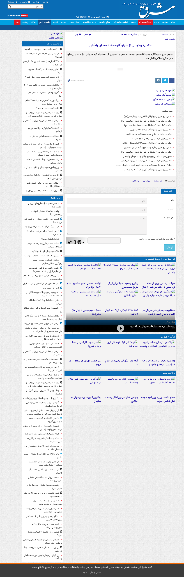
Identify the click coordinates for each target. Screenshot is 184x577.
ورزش (133, 22)
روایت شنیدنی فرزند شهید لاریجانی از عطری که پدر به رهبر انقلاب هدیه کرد (44, 114)
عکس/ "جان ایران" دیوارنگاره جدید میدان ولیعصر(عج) (148, 125)
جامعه (64, 22)
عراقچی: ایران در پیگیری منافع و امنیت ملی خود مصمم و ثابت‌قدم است (43, 329)
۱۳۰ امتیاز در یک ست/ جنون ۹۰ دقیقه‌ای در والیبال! (42, 63)
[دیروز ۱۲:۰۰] (83, 385)
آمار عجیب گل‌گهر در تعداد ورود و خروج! (84, 363)
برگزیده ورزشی (168, 336)
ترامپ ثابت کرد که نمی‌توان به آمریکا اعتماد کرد (44, 233)
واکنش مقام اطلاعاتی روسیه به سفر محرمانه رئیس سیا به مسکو (44, 153)
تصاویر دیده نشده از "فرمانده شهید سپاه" (45, 71)
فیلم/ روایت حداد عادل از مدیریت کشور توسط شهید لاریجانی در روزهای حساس (43, 412)
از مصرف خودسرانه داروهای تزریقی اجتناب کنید (45, 205)
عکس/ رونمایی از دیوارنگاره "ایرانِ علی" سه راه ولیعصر (148, 169)
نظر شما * (169, 218)
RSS (44, 2)
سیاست (165, 22)
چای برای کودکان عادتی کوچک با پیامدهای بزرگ (46, 212)
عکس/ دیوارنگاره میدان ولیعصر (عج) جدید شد (151, 138)
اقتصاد (55, 22)
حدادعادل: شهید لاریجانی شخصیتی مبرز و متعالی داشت (43, 447)
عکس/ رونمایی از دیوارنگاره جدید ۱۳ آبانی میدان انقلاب (147, 143)
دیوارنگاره (158, 181)
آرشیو (35, 2)
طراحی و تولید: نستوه (92, 572)
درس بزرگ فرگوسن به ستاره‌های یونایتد (41, 226)
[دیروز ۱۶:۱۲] (83, 271)
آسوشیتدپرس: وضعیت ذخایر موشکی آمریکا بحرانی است (44, 404)
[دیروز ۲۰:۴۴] (157, 271)
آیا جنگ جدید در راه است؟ (47, 108)
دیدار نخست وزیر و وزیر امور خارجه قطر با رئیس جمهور (158, 399)
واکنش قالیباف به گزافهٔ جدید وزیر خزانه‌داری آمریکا (45, 420)
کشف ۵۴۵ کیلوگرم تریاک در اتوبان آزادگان (45, 130)
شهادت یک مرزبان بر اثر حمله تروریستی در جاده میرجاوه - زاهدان (158, 285)
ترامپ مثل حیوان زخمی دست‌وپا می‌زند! (41, 323)
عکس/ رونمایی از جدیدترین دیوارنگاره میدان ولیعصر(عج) (146, 121)
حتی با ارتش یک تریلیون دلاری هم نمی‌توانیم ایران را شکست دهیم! (45, 269)
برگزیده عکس (168, 373)
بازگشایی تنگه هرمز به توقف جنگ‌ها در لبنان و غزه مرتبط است (43, 102)
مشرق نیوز (149, 9)
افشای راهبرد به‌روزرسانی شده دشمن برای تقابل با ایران (44, 184)
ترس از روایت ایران (50, 288)
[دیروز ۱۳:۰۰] (120, 385)
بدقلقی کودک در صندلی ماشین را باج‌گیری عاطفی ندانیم (46, 261)
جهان (156, 22)
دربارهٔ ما (11, 2)
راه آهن (135, 181)
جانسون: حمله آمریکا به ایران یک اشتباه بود (43, 309)
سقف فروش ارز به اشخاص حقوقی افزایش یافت (45, 479)
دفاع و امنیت (104, 22)
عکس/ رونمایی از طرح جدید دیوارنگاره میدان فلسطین (148, 147)
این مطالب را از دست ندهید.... (160, 259)
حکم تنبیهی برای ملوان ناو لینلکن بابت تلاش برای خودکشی (44, 510)
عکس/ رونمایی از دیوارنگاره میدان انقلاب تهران (151, 129)
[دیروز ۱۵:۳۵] (157, 298)
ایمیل (171, 209)
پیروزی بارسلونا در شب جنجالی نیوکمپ (41, 255)
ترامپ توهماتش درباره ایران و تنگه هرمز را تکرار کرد (42, 122)
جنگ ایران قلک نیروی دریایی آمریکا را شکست (44, 392)
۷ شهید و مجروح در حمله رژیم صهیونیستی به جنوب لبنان (47, 502)
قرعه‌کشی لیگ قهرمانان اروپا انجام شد (121, 363)
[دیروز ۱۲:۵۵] (120, 298)
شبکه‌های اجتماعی (120, 22)
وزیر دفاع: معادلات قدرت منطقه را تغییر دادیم (43, 455)
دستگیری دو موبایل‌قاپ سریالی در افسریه (151, 326)
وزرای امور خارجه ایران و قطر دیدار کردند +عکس (42, 169)
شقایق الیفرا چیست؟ (50, 239)
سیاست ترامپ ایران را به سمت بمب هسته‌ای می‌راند (44, 245)
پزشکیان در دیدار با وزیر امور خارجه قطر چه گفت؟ (43, 557)
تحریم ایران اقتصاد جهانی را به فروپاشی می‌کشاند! (43, 220)
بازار (17, 22)
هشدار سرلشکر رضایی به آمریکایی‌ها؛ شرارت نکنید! (44, 440)
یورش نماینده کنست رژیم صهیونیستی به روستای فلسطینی (43, 361)
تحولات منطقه (145, 22)
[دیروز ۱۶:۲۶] (120, 328)
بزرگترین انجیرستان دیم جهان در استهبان (86, 399)
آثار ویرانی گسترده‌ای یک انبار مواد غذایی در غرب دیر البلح (43, 176)
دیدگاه (33, 22)
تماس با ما (24, 2)
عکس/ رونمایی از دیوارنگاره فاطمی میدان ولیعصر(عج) (148, 116)
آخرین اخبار (55, 198)
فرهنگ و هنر (75, 22)
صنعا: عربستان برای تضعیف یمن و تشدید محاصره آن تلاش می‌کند (45, 345)
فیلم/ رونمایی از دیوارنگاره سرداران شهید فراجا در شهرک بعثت (144, 165)
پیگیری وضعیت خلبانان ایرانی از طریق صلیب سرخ (123, 285)
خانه (173, 22)
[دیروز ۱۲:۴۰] (83, 298)
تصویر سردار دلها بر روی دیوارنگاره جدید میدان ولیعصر (147, 156)
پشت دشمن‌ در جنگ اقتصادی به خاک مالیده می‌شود (44, 161)
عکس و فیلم (44, 22)
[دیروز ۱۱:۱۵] (83, 349)
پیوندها (25, 22)
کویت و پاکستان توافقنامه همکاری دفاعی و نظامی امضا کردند (42, 541)
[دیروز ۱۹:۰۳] (157, 385)
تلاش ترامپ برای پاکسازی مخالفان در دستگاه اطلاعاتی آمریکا (44, 294)
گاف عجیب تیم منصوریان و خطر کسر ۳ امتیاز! (43, 78)
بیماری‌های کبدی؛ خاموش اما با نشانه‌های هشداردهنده (42, 277)
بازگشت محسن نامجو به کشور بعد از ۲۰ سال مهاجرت (84, 285)
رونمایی (146, 181)
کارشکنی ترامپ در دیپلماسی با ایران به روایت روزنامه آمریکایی (43, 337)
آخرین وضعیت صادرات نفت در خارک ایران (44, 94)
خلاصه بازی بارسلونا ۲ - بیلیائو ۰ (45, 251)
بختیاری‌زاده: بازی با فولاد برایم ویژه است (41, 398)
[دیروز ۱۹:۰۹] (120, 271)
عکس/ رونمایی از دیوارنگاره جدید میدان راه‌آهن (120, 45)
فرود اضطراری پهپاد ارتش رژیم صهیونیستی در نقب (47, 525)
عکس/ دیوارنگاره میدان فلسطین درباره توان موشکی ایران (146, 160)
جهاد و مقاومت (89, 22)
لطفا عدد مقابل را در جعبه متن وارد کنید (157, 239)
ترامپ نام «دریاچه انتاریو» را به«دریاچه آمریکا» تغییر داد (43, 368)
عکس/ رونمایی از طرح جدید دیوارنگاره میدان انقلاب (149, 134)
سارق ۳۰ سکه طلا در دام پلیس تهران (42, 190)
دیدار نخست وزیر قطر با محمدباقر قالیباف (45, 471)
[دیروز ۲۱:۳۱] (157, 349)
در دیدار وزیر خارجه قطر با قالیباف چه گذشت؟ (44, 55)
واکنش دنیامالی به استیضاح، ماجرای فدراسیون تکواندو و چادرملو (158, 363)
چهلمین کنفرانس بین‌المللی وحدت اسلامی (121, 399)
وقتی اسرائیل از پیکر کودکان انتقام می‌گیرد (45, 302)
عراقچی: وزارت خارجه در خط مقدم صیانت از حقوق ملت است (45, 463)
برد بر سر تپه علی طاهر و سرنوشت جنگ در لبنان (42, 549)
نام (172, 200)
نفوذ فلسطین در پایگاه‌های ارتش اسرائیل (41, 283)
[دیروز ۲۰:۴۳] (120, 349)
